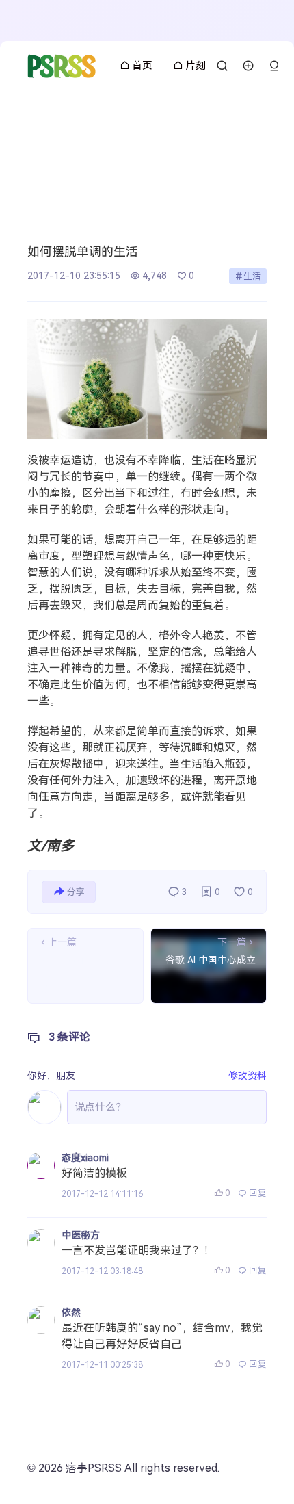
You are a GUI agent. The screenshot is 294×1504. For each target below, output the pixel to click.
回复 (258, 1193)
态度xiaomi (85, 1157)
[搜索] (222, 65)
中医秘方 (81, 1235)
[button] (274, 66)
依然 (71, 1312)
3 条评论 (69, 1037)
